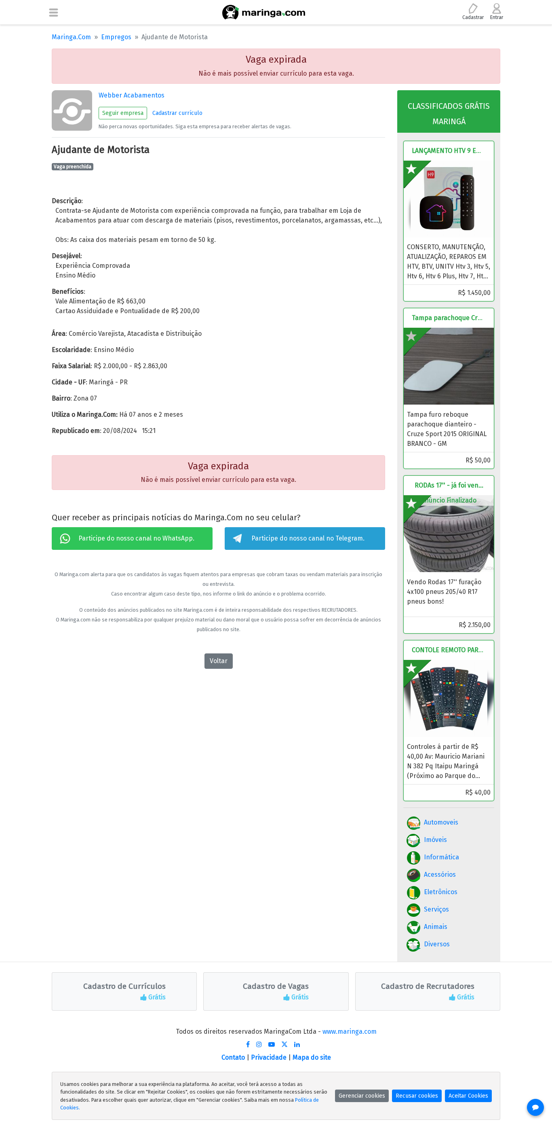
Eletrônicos (440, 892)
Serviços (436, 909)
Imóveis (435, 840)
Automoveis (441, 822)
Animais (435, 927)
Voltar (219, 661)
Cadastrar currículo (177, 113)
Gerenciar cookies (362, 1095)
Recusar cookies (417, 1095)
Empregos (116, 37)
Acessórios (440, 874)
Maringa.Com (71, 37)
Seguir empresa (122, 113)
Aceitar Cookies (468, 1095)
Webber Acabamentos (131, 95)
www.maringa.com (349, 1031)
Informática (441, 857)
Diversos (437, 944)
